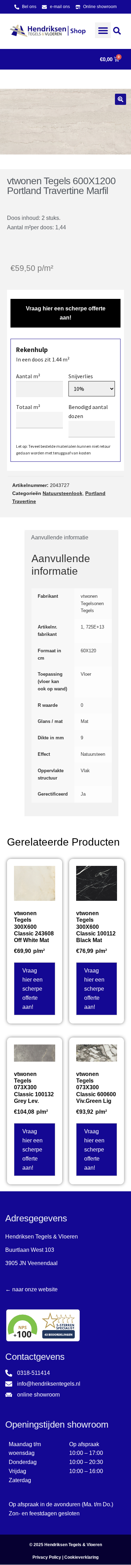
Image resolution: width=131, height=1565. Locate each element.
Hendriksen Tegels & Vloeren (73, 1544)
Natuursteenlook (62, 493)
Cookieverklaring (81, 1557)
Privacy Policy (46, 1557)
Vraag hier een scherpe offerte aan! (65, 313)
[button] (103, 30)
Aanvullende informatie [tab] (59, 537)
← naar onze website (31, 1289)
